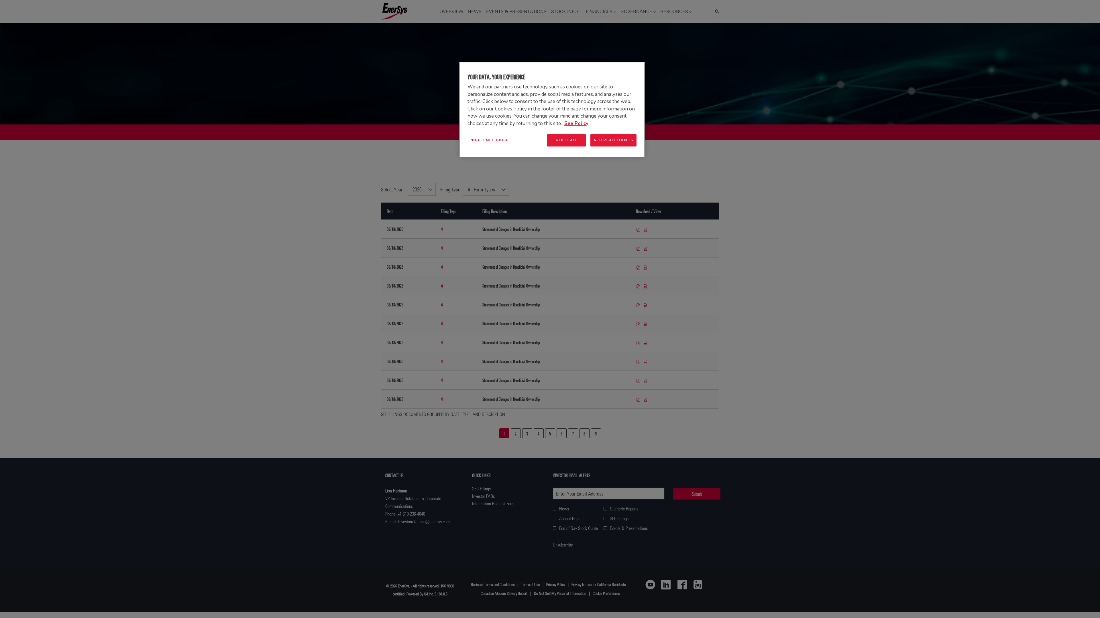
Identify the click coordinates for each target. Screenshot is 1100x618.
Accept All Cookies (613, 140)
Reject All (566, 140)
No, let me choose (489, 140)
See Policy (576, 123)
